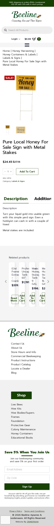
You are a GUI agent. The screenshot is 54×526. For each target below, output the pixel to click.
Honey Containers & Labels (19, 54)
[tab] (16, 198)
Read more (14, 299)
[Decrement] (5, 171)
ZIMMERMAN (32, 521)
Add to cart (27, 171)
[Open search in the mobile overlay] (27, 30)
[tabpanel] (27, 219)
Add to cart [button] (23, 298)
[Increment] (10, 171)
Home (6, 51)
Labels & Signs (11, 58)
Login (14, 39)
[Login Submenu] (20, 39)
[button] (5, 281)
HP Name (3, 447)
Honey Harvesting (23, 51)
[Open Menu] (27, 45)
